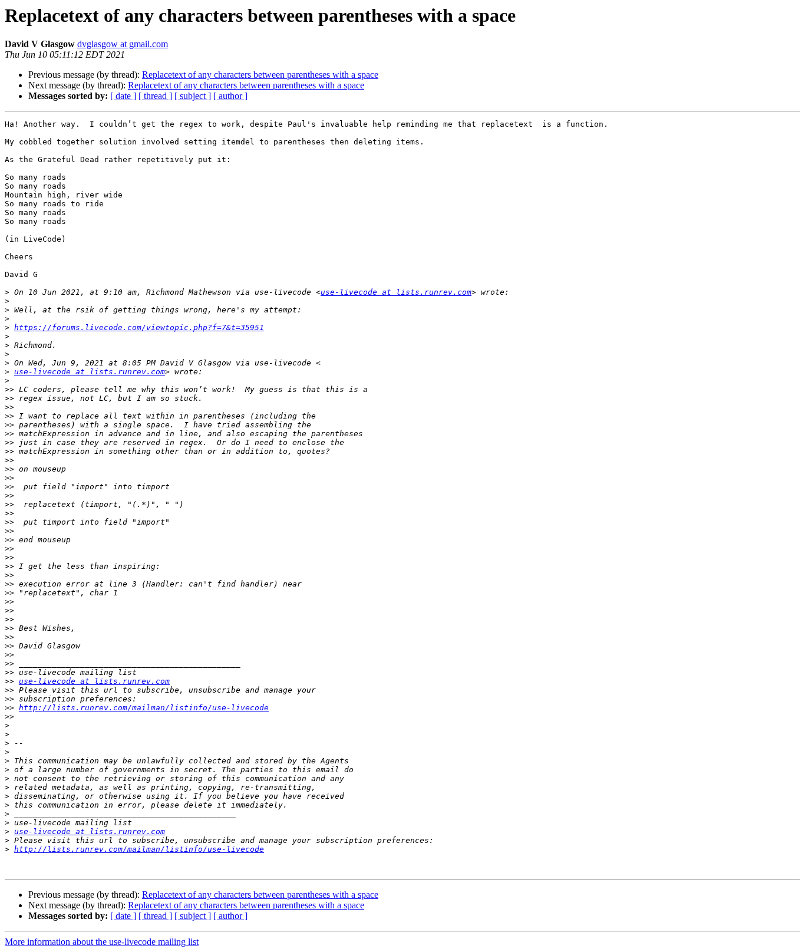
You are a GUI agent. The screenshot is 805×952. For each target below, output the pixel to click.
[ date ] (123, 96)
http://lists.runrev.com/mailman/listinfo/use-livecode (144, 707)
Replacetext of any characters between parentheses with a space (260, 75)
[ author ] (230, 96)
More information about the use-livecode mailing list (102, 942)
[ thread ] (155, 96)
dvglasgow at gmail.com (122, 44)
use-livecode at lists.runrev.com (396, 292)
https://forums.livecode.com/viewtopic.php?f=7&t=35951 (139, 327)
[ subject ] (192, 96)
